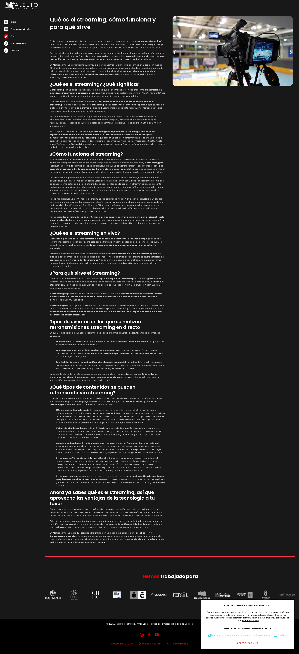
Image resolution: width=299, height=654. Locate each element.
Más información (250, 620)
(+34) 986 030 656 (177, 643)
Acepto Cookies (247, 643)
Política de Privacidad (161, 624)
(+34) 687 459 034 (150, 643)
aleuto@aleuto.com (123, 643)
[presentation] (174, 51)
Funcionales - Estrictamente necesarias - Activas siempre (240, 635)
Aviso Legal (142, 624)
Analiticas (282, 635)
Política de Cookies (183, 624)
